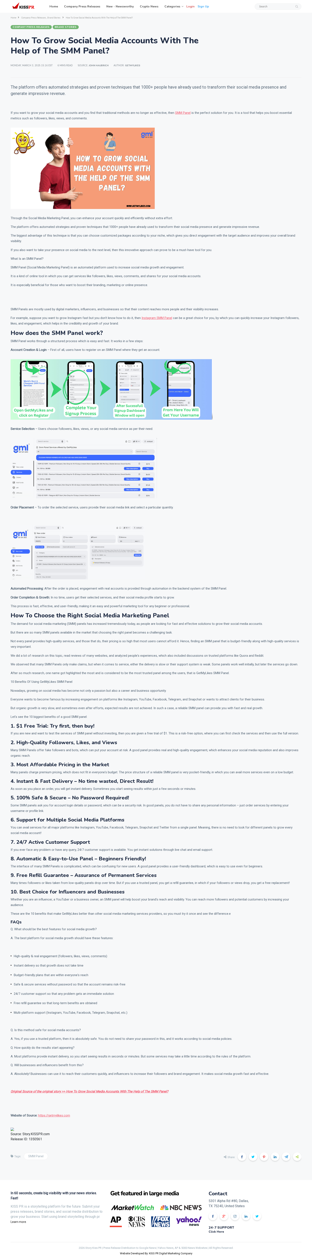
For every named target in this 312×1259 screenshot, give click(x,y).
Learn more (18, 1222)
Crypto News (149, 6)
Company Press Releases (82, 6)
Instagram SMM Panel (157, 318)
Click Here (216, 1232)
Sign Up (203, 6)
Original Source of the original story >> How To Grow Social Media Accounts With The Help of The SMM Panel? (89, 1091)
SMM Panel (183, 113)
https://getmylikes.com (54, 1115)
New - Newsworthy (120, 6)
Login (190, 6)
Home (53, 6)
